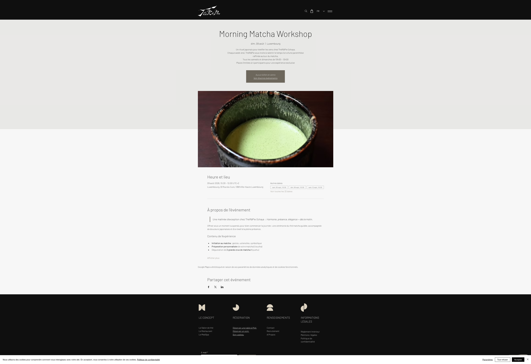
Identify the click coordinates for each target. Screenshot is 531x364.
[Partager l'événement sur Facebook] (208, 287)
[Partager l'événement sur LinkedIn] (222, 287)
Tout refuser (502, 359)
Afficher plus (213, 258)
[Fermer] (527, 359)
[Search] (306, 11)
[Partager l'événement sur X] (215, 287)
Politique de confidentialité (148, 359)
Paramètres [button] (487, 359)
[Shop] (311, 11)
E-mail (204, 352)
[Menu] (330, 11)
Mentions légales (309, 335)
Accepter (518, 359)
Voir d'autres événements (266, 78)
